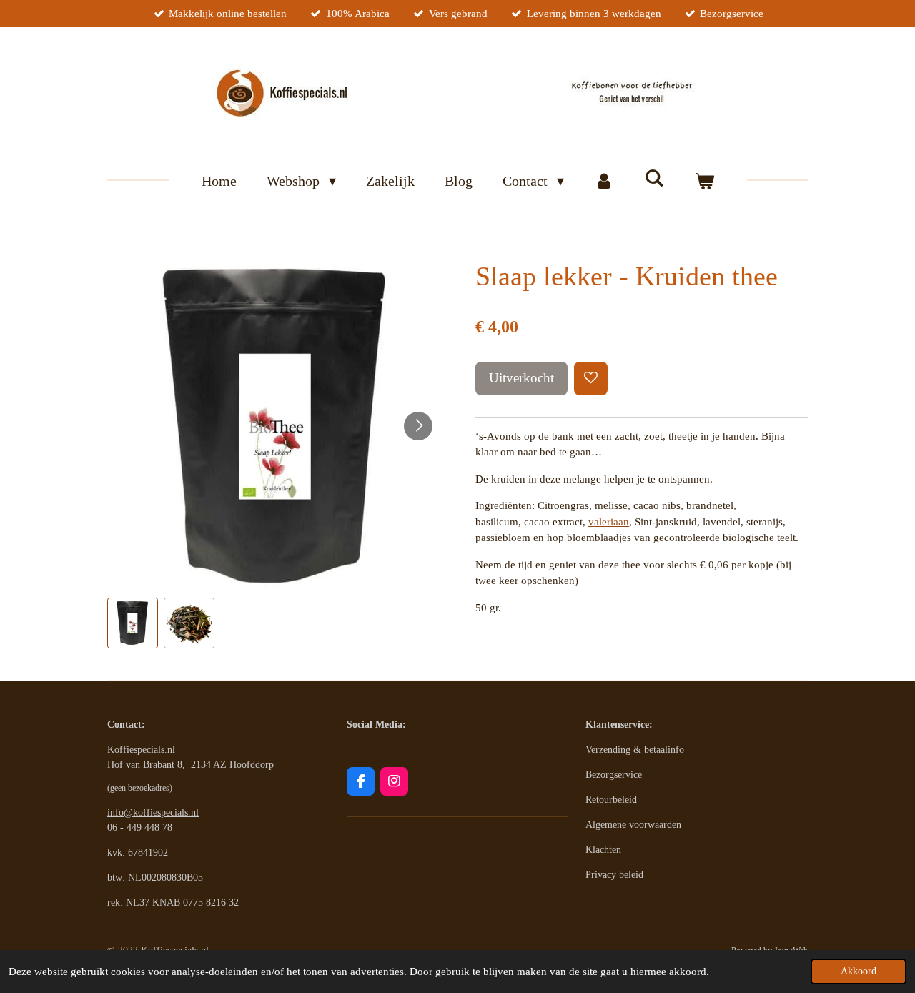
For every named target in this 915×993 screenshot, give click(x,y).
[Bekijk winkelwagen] (704, 181)
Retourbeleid (611, 799)
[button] (132, 623)
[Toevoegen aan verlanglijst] (591, 378)
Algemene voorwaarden (633, 824)
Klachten (603, 849)
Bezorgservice (613, 774)
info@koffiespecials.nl (153, 812)
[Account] (604, 181)
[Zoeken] (654, 178)
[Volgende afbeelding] (418, 426)
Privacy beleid (614, 874)
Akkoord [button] (858, 971)
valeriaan (608, 522)
